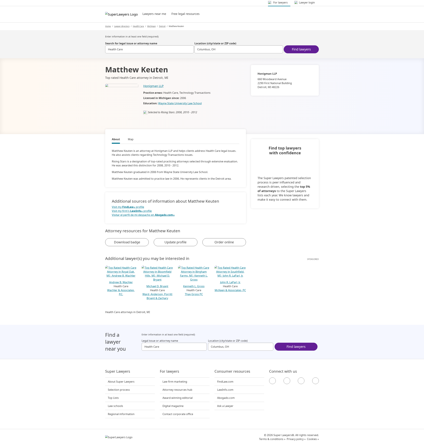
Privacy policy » (296, 439)
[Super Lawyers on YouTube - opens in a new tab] (301, 380)
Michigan (151, 26)
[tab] (116, 140)
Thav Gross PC (194, 294)
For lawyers (169, 371)
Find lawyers (301, 49)
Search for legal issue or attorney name (131, 43)
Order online (224, 242)
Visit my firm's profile (132, 211)
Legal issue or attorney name (160, 341)
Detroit (162, 26)
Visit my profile (128, 207)
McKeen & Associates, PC (230, 290)
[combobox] (149, 49)
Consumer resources (232, 371)
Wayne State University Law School (180, 103)
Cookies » (313, 439)
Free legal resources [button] (185, 14)
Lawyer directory (122, 26)
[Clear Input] (190, 49)
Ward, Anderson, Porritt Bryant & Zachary (157, 296)
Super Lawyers (117, 371)
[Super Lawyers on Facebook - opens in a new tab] (272, 380)
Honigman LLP (153, 86)
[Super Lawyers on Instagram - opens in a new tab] (287, 380)
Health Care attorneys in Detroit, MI (127, 312)
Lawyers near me (154, 14)
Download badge (127, 242)
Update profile (175, 242)
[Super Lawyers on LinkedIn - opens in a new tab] (315, 380)
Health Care (138, 26)
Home (108, 26)
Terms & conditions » (272, 439)
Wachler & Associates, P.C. (121, 292)
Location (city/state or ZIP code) (215, 43)
